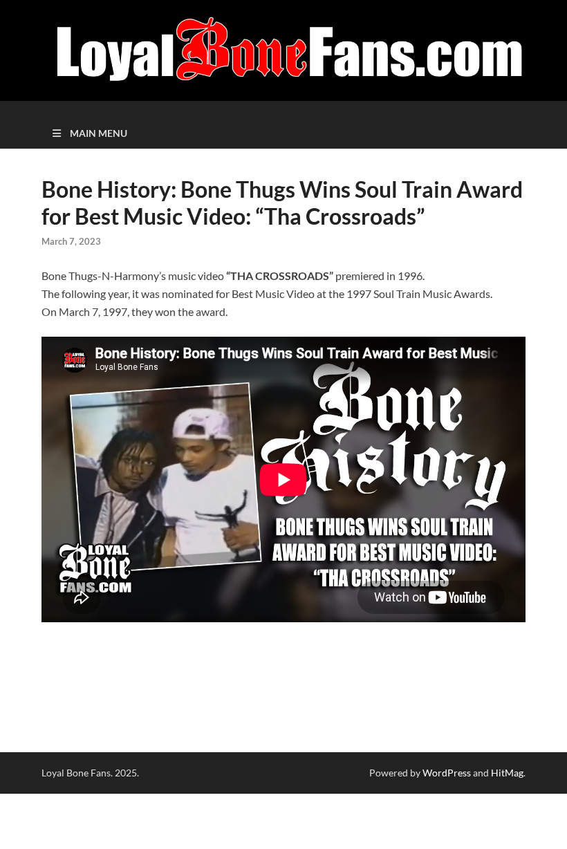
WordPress (446, 772)
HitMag (507, 772)
